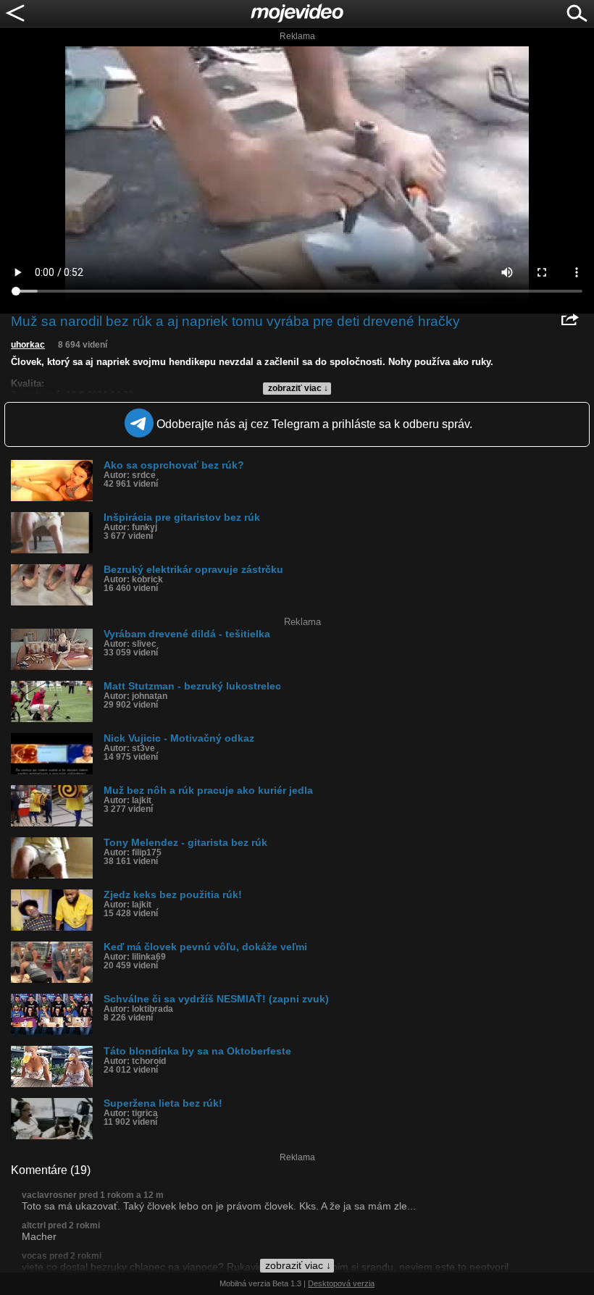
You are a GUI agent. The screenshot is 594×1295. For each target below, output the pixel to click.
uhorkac (28, 344)
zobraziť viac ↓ (298, 388)
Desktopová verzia (341, 1283)
